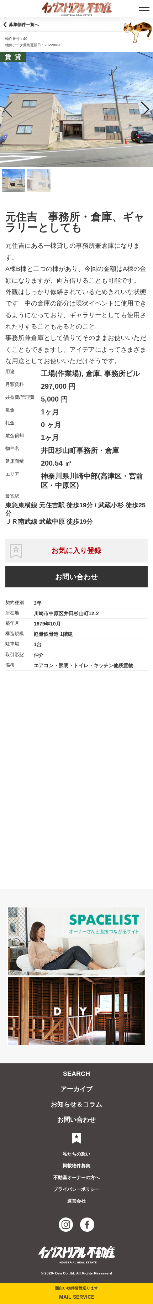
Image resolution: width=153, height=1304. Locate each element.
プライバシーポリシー (76, 1189)
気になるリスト (76, 1138)
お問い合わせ (76, 577)
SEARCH (76, 1073)
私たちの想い (76, 1154)
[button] (144, 109)
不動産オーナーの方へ (76, 1177)
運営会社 (76, 1201)
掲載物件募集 (76, 1165)
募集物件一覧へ (24, 24)
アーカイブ (76, 1089)
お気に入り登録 (76, 550)
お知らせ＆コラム (76, 1104)
